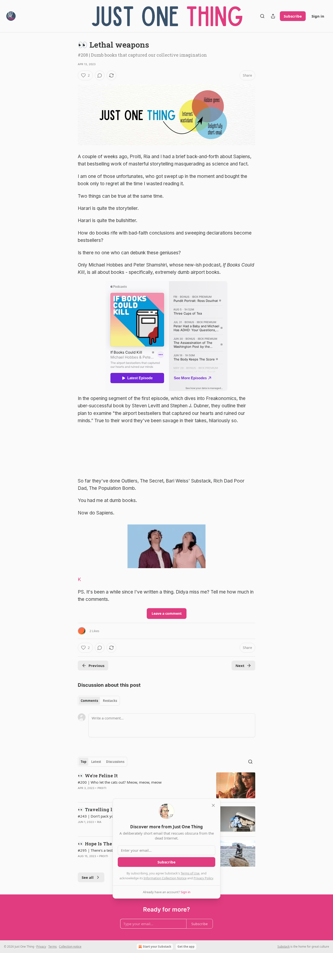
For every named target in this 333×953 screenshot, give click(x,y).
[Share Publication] (273, 16)
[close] (213, 805)
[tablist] (99, 701)
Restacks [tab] (110, 700)
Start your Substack (157, 946)
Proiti (102, 788)
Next (240, 665)
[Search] (262, 16)
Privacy (41, 946)
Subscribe (293, 16)
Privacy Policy (203, 878)
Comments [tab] (89, 700)
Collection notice (70, 946)
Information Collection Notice (165, 878)
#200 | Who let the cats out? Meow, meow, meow (120, 782)
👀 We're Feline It (98, 775)
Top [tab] (83, 761)
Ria (99, 822)
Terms (52, 946)
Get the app (186, 946)
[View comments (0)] (100, 75)
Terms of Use (190, 873)
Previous (96, 665)
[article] (166, 785)
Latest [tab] (96, 761)
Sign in (318, 16)
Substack (283, 946)
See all (88, 877)
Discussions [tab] (115, 761)
